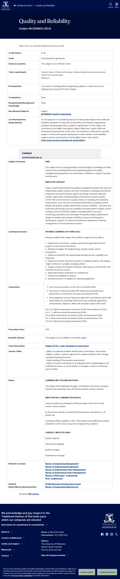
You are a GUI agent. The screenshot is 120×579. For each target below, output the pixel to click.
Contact (5, 555)
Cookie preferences (107, 572)
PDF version (33, 494)
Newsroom (6, 549)
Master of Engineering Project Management (65, 469)
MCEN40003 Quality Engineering (56, 114)
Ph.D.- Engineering (53, 478)
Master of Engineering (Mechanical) (61, 487)
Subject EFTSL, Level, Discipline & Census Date (67, 346)
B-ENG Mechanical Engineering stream (63, 484)
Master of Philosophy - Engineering (61, 475)
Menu (117, 7)
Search (110, 7)
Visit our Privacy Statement (21, 575)
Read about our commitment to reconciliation (22, 524)
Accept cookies (87, 572)
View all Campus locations (53, 555)
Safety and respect (10, 543)
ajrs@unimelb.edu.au (32, 157)
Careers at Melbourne (11, 538)
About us (5, 532)
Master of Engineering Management (62, 463)
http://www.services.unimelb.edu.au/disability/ (63, 140)
